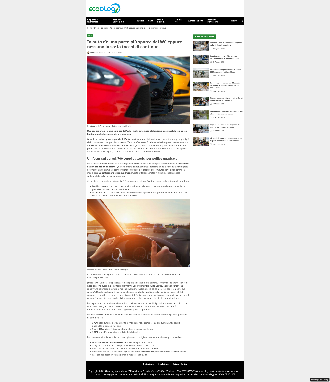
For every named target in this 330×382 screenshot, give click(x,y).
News (234, 20)
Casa (150, 20)
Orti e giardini (161, 20)
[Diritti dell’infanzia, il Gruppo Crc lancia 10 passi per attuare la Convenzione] (201, 141)
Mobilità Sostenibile (118, 20)
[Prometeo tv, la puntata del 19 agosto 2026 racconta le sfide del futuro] (201, 73)
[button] (242, 20)
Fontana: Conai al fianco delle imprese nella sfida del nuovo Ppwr (226, 43)
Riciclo (140, 20)
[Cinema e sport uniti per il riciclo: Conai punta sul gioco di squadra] (201, 101)
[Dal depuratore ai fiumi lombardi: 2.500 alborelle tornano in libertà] (201, 114)
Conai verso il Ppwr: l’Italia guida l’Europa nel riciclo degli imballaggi (224, 57)
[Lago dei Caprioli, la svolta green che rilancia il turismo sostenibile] (201, 128)
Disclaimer (163, 364)
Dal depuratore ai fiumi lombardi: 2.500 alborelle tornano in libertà (226, 112)
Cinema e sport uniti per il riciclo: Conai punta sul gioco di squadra (226, 99)
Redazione (148, 364)
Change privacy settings (319, 380)
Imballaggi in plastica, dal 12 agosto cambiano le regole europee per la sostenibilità (225, 85)
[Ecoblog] (104, 8)
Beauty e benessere (212, 20)
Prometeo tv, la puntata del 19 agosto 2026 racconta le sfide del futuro (225, 70)
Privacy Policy (180, 364)
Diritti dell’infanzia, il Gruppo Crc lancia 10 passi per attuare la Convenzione (226, 139)
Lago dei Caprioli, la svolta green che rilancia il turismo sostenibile (225, 126)
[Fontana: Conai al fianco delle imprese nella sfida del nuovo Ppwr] (201, 46)
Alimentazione (195, 20)
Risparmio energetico (92, 20)
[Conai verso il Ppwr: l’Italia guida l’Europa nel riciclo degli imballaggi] (201, 59)
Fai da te (178, 20)
